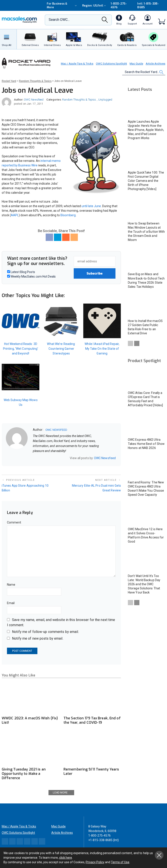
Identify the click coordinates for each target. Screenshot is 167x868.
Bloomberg (68, 215)
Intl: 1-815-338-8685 (148, 5)
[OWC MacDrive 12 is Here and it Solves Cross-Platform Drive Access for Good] (146, 513)
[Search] (104, 21)
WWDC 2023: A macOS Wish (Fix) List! (30, 720)
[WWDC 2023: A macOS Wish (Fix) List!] (30, 697)
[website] (34, 458)
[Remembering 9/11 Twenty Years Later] (92, 748)
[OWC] (19, 20)
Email (11, 603)
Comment (14, 522)
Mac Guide (136, 63)
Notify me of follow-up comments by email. (45, 632)
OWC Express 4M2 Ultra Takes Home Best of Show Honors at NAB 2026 (146, 444)
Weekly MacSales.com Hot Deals (33, 276)
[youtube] (56, 458)
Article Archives (155, 63)
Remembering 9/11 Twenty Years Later (91, 771)
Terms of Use (120, 862)
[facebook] (40, 458)
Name (11, 584)
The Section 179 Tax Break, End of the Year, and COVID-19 (92, 720)
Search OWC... (59, 20)
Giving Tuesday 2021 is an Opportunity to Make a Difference (24, 773)
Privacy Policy (95, 862)
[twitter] (45, 458)
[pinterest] (51, 458)
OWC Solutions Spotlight (111, 63)
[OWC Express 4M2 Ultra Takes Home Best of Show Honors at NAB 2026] (146, 424)
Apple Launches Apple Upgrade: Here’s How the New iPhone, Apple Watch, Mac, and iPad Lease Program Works (146, 130)
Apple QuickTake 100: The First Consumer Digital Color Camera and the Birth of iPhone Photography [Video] (146, 181)
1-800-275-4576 (119, 5)
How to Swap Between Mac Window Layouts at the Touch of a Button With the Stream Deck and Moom (146, 232)
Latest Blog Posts (22, 272)
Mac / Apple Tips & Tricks (77, 63)
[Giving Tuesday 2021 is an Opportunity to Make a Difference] (30, 748)
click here (65, 857)
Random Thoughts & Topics (79, 99)
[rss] (62, 458)
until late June (91, 206)
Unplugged (105, 99)
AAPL (15, 215)
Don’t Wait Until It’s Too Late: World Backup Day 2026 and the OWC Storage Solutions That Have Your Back (144, 584)
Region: (92, 5)
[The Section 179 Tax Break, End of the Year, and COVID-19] (92, 697)
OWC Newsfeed (33, 99)
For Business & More (57, 5)
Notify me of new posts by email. (37, 638)
